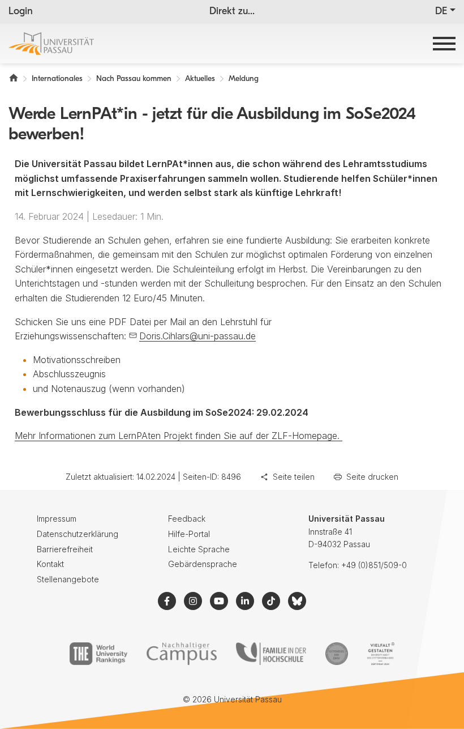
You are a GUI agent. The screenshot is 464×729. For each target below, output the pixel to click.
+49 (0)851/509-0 (374, 565)
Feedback (186, 518)
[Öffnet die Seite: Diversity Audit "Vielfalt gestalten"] (380, 653)
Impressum (56, 518)
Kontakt (50, 564)
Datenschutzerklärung (77, 534)
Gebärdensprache (202, 564)
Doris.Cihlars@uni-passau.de (197, 336)
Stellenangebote (68, 579)
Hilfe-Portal (189, 534)
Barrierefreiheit (65, 549)
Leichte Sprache (199, 549)
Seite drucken (372, 476)
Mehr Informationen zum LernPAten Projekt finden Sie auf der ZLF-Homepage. (178, 435)
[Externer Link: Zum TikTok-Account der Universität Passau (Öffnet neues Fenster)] (271, 601)
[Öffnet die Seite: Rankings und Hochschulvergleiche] (98, 653)
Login (20, 12)
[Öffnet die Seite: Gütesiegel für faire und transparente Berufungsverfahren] (336, 653)
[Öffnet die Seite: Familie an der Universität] (271, 653)
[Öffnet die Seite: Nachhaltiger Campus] (182, 653)
